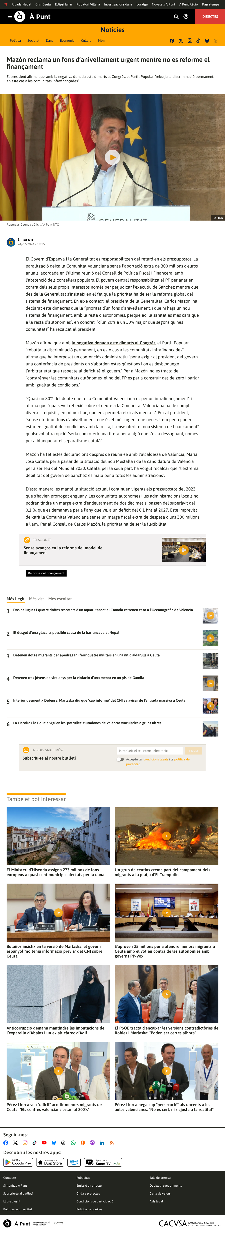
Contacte (9, 1177)
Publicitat (83, 1177)
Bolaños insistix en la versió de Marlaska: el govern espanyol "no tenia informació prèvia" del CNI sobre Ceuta (54, 951)
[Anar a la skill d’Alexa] (74, 1162)
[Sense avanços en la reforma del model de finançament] (184, 550)
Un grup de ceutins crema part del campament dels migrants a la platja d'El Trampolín (162, 872)
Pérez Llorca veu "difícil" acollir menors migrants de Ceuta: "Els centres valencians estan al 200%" (54, 1107)
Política (15, 40)
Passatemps (210, 4)
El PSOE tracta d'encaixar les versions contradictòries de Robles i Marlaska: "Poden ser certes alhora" (166, 1030)
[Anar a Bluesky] (55, 1142)
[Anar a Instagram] (26, 1142)
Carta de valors (160, 1193)
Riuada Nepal (21, 4)
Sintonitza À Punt (15, 1185)
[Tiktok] (198, 40)
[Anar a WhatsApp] (74, 1142)
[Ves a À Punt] (32, 16)
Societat (33, 40)
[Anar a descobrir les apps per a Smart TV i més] (103, 1162)
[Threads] (216, 41)
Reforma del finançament (46, 573)
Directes (210, 16)
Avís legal (156, 1201)
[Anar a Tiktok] (35, 1142)
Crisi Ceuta (43, 4)
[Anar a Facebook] (6, 1142)
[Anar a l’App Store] (50, 1162)
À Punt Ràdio (188, 4)
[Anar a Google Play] (18, 1162)
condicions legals (155, 759)
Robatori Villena (88, 4)
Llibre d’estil (11, 1201)
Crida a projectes (88, 1193)
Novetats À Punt (163, 4)
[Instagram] (190, 40)
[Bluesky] (207, 41)
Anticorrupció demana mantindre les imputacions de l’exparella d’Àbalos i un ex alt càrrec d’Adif (55, 1030)
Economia (67, 40)
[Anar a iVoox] (84, 1142)
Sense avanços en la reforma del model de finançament (63, 550)
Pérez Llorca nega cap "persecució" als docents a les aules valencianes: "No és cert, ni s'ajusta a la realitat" (164, 1107)
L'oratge (142, 4)
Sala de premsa (160, 1177)
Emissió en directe (89, 1185)
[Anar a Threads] (64, 1142)
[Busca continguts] (176, 17)
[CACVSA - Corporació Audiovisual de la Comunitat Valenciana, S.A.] (190, 1223)
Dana (49, 40)
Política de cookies (89, 1209)
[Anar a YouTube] (45, 1142)
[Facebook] (172, 40)
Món (101, 40)
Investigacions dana (118, 4)
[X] (181, 41)
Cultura (86, 40)
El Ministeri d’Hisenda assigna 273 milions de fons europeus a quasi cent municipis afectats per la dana (55, 872)
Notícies (112, 29)
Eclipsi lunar (63, 4)
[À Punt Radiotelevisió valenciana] (26, 1223)
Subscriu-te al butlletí (18, 1193)
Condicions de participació (94, 1201)
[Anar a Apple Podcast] (93, 1142)
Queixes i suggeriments (166, 1185)
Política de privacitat (17, 1209)
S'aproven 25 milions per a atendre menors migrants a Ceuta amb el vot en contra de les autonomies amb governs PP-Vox (165, 951)
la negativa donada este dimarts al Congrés (113, 342)
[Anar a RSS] (112, 1142)
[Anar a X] (16, 1142)
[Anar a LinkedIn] (103, 1142)
